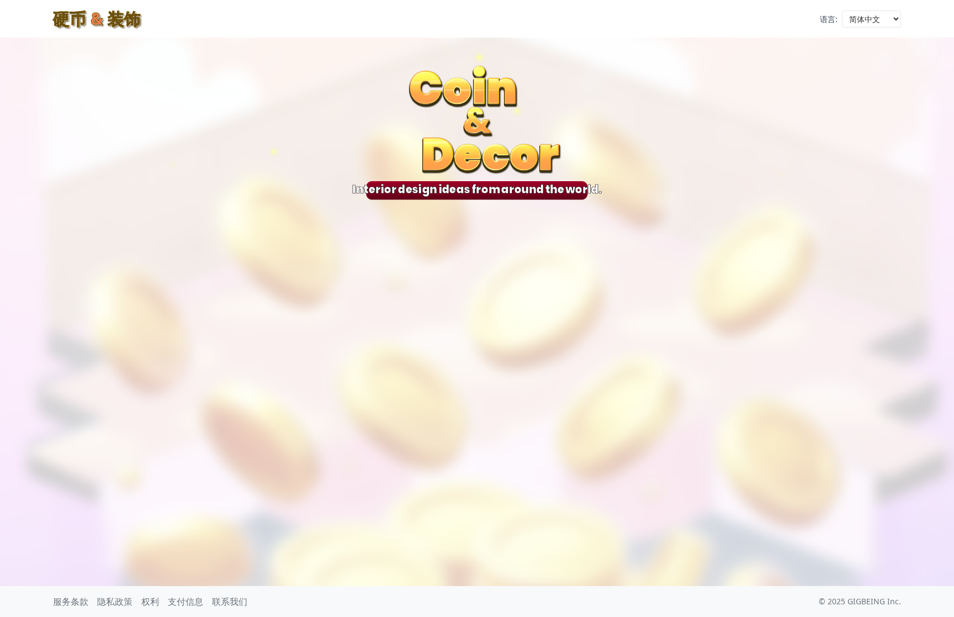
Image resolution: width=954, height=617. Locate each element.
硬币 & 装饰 (97, 18)
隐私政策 (114, 601)
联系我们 (229, 601)
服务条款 (70, 601)
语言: (829, 19)
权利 (150, 601)
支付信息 (185, 601)
